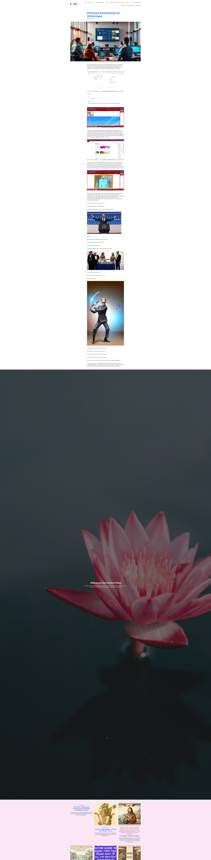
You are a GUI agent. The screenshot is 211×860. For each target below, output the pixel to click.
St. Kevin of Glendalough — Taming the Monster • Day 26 (105, 830)
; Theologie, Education (124, 827)
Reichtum (126, 832)
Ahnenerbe (131, 827)
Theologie (136, 832)
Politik (122, 832)
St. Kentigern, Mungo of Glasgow (129, 836)
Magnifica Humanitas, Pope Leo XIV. (127, 830)
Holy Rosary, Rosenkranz (134, 828)
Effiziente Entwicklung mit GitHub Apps (103, 14)
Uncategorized (81, 805)
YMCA (93, 248)
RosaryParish (131, 832)
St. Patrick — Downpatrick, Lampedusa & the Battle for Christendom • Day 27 (81, 808)
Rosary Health (75, 4)
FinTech (126, 828)
